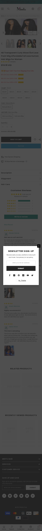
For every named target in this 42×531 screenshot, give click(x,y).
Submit (21, 268)
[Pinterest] (18, 275)
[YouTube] (28, 275)
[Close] (38, 246)
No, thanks (22, 280)
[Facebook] (9, 275)
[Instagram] (14, 275)
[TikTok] (23, 275)
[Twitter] (32, 275)
